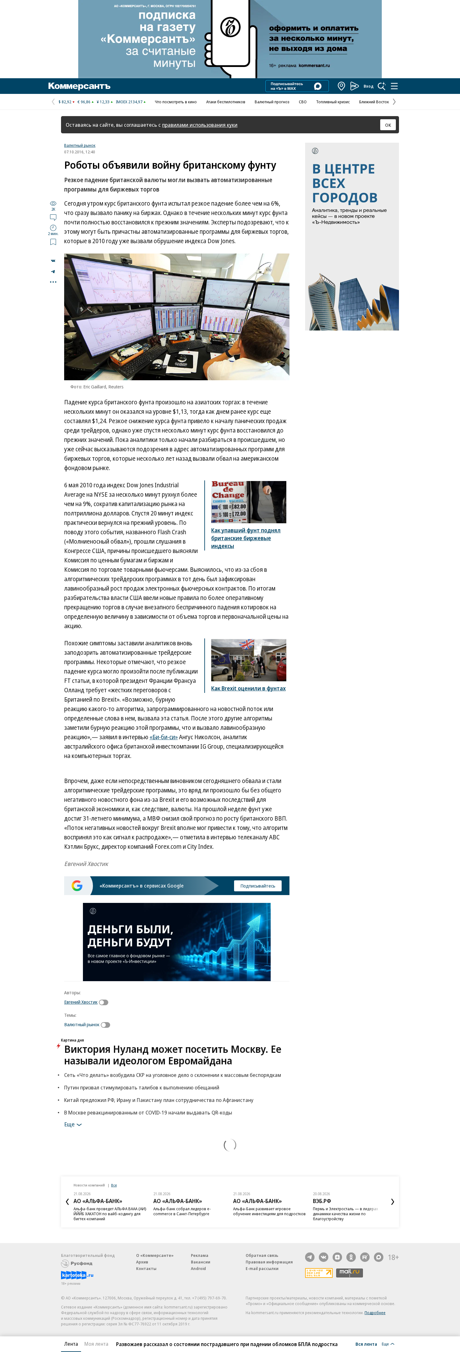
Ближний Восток (374, 102)
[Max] (378, 1257)
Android (198, 1268)
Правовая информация (269, 1262)
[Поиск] (381, 86)
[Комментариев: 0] (53, 217)
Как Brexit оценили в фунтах (248, 688)
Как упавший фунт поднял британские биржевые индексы (246, 538)
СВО (303, 102)
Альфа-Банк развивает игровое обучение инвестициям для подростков (269, 1211)
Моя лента (96, 1343)
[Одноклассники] (351, 1257)
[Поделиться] (53, 260)
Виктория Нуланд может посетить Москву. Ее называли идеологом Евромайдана (172, 1055)
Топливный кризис (333, 102)
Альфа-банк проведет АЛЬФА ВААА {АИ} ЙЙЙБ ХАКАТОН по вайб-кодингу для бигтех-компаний (110, 1213)
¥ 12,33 (103, 102)
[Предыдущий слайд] (67, 1202)
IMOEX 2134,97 (129, 102)
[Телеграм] (309, 1257)
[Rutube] (365, 1257)
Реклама (199, 1255)
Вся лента (366, 1344)
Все (114, 1185)
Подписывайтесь (257, 886)
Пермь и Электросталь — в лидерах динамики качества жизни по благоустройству (345, 1213)
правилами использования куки (200, 124)
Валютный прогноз (272, 102)
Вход (369, 86)
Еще (69, 1124)
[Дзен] (337, 1257)
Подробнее (375, 1312)
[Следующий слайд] (392, 1202)
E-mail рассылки (262, 1268)
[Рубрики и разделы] (394, 86)
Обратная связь (262, 1255)
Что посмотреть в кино (176, 102)
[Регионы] (341, 86)
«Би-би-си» (164, 737)
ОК (388, 125)
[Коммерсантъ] (79, 86)
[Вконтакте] (323, 1257)
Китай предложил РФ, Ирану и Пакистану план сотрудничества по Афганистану (158, 1100)
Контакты (146, 1268)
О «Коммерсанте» (155, 1255)
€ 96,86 (84, 102)
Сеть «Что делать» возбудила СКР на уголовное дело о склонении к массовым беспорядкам (172, 1074)
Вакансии (200, 1262)
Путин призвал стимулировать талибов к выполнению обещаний (141, 1087)
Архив (142, 1262)
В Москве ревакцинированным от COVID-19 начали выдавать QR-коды (148, 1112)
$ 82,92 (65, 102)
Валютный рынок (79, 145)
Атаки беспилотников (225, 102)
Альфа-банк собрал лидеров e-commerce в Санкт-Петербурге (182, 1211)
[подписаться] (105, 1002)
